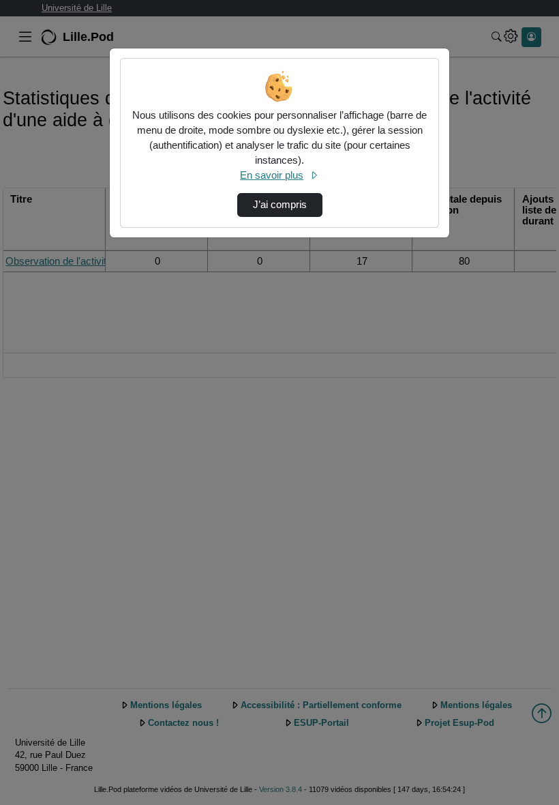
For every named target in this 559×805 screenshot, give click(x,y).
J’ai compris (280, 204)
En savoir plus (271, 175)
